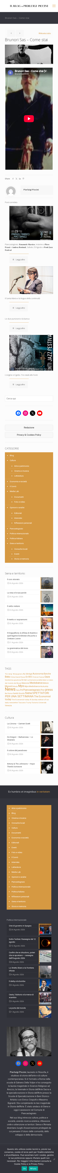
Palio (18, 690)
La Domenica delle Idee (36, 680)
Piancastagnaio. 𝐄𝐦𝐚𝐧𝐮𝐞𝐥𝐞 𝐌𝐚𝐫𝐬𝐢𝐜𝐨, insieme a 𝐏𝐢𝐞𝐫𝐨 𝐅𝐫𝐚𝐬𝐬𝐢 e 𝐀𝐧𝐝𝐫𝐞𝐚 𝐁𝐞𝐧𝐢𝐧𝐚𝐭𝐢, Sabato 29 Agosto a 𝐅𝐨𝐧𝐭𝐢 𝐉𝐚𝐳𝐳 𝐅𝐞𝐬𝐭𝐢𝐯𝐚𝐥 (29, 247)
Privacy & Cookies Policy (29, 435)
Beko (7, 676)
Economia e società (18, 481)
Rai (6, 693)
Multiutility (44, 686)
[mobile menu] (54, 5)
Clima (13, 677)
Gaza (47, 676)
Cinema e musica (21, 471)
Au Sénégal (27, 674)
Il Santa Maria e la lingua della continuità (22, 298)
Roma (10, 693)
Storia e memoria (21, 559)
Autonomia (38, 674)
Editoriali (18, 513)
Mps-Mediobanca (32, 686)
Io (22, 680)
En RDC (29, 677)
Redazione (29, 427)
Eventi (16, 554)
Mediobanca (36, 682)
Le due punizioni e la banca (17, 318)
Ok (24, 1168)
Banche (47, 674)
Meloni (46, 683)
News (10, 689)
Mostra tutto (45, 33)
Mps (21, 686)
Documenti (19, 497)
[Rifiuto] (54, 1159)
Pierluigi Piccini (31, 190)
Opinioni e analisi (17, 507)
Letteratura (18, 476)
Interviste (18, 518)
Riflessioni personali (23, 523)
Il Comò (13, 486)
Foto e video (19, 502)
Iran (25, 680)
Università (42, 703)
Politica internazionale (19, 533)
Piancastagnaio (16, 529)
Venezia (8, 706)
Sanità (15, 693)
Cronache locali (21, 549)
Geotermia (9, 680)
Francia (41, 677)
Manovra (25, 683)
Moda (15, 686)
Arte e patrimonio (21, 466)
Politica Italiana (16, 538)
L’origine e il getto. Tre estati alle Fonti (21, 375)
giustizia (17, 680)
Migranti (9, 686)
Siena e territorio (17, 543)
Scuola (22, 693)
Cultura (13, 460)
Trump (28, 703)
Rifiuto (33, 1168)
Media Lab (14, 491)
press (49, 689)
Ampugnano (18, 674)
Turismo (35, 703)
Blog (12, 455)
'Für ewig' (8, 674)
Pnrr (43, 690)
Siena (28, 693)
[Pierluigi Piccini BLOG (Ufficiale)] (29, 5)
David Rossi (20, 677)
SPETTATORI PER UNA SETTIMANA (27, 694)
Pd (21, 690)
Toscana (22, 703)
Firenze (35, 677)
